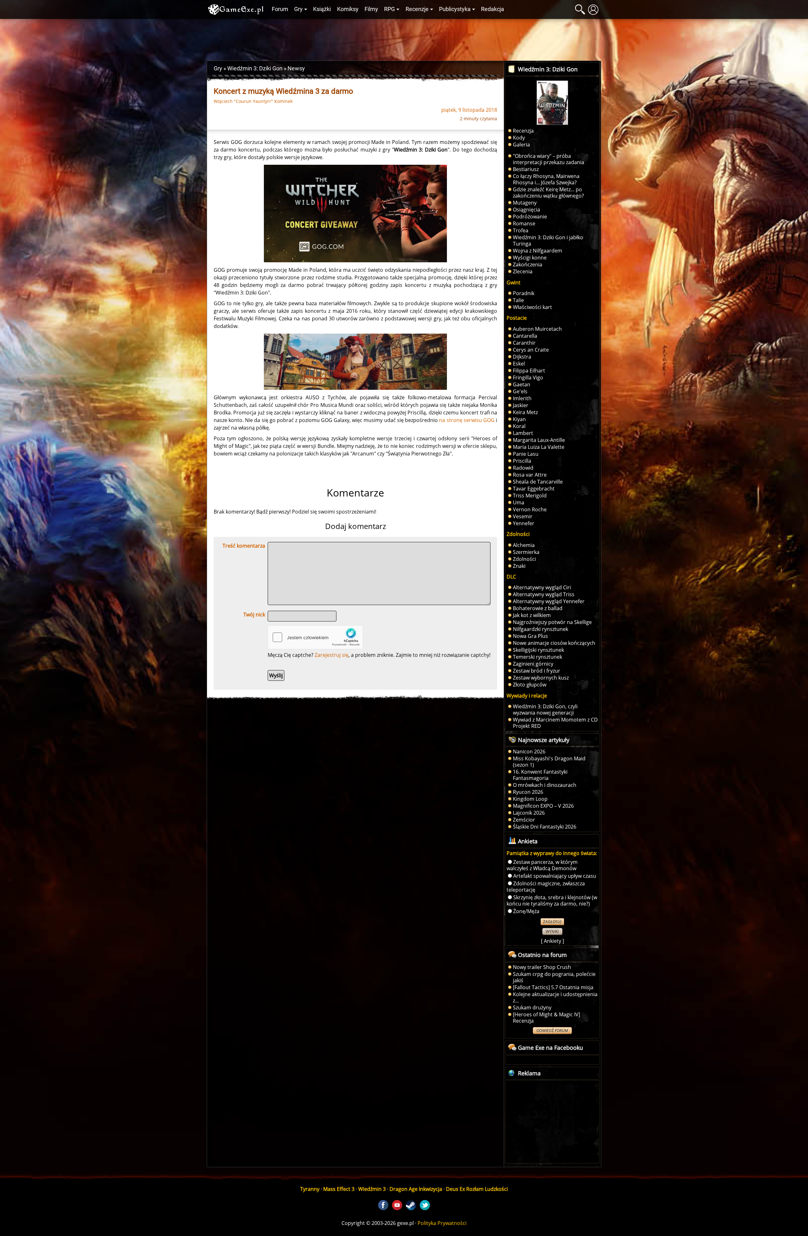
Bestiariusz (526, 169)
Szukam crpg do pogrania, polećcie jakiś (554, 977)
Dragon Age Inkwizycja (415, 1188)
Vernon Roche (530, 509)
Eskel (519, 363)
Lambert (523, 433)
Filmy (371, 9)
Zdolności (524, 559)
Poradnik (523, 293)
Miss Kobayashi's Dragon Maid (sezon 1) (549, 761)
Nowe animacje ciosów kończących (554, 642)
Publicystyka (455, 9)
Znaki (519, 565)
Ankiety (552, 940)
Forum (280, 9)
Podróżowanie (530, 216)
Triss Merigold (530, 495)
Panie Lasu (525, 453)
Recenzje (417, 9)
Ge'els (520, 391)
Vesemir (522, 516)
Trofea (520, 230)
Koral (519, 426)
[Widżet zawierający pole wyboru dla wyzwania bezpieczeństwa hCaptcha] (315, 637)
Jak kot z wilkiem (532, 615)
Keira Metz (525, 412)
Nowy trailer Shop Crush (542, 967)
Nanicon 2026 (529, 751)
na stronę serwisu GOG (467, 420)
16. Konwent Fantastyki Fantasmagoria (540, 774)
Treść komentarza (244, 545)
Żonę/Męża (526, 911)
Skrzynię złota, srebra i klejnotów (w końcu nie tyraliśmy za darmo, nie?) (552, 900)
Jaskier (520, 405)
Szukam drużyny (532, 1007)
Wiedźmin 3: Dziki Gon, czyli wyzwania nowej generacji (545, 709)
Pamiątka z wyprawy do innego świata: (552, 853)
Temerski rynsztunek (537, 656)
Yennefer (523, 523)
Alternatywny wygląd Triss (543, 594)
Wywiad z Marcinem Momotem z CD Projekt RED (555, 722)
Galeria (521, 144)
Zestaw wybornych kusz (541, 677)
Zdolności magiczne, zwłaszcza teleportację (546, 886)
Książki (322, 9)
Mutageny (525, 202)
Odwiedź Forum (552, 1030)
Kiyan (519, 419)
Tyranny (309, 1188)
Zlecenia (522, 271)
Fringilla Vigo (528, 377)
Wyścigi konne (530, 257)
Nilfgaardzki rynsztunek (540, 629)
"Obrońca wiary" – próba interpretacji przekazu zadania (548, 159)
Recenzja (523, 130)
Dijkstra (522, 356)
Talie (518, 300)
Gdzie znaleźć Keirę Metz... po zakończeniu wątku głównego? (548, 192)
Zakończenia (527, 264)
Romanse (524, 223)
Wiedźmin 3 (372, 1188)
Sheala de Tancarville (538, 481)
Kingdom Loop (530, 798)
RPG (389, 9)
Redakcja (492, 9)
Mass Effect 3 (338, 1188)
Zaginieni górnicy (533, 663)
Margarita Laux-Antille (539, 440)
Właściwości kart (532, 307)
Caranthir (524, 342)
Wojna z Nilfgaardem (537, 250)
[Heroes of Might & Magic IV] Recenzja (546, 1017)
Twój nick (254, 614)
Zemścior (524, 819)
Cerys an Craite (531, 349)
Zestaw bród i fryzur (536, 670)
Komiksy (348, 9)
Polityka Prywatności (442, 1223)
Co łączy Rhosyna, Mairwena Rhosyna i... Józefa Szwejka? (546, 179)
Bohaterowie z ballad (537, 608)
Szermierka (526, 552)
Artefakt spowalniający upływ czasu (554, 876)
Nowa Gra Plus (530, 636)
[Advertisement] (404, 38)
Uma (518, 502)
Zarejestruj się (331, 654)
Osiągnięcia (526, 209)
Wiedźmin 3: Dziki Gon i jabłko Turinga (548, 240)
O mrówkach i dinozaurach (544, 784)
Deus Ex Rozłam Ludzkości (477, 1188)
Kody (519, 137)
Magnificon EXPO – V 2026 (543, 805)
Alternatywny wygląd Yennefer (549, 601)
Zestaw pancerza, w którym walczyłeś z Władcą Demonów (542, 865)
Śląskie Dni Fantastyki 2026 (544, 826)
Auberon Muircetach (537, 328)
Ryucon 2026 (528, 791)
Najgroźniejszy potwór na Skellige (552, 622)
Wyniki (552, 931)
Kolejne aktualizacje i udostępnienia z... (555, 997)
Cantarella (525, 335)
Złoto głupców (529, 684)
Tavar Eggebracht (534, 488)
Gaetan (521, 384)
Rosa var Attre (530, 474)
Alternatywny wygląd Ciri (542, 587)
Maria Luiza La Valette (538, 446)
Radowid (523, 467)
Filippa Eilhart (529, 370)
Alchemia (524, 545)
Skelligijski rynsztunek (538, 649)
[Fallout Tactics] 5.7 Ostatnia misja (553, 987)
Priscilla (522, 460)
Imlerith (522, 398)
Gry (298, 9)
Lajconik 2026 (529, 812)
